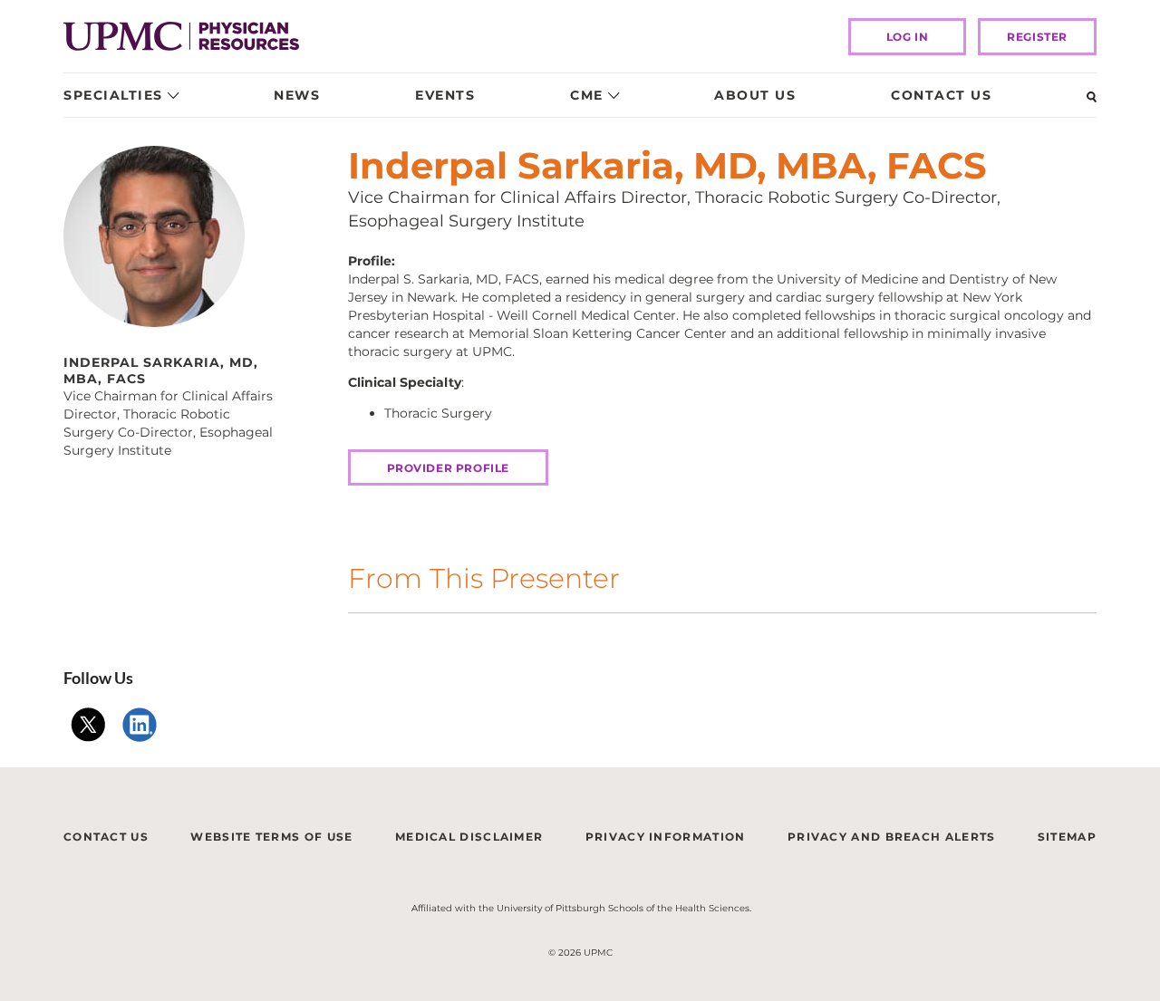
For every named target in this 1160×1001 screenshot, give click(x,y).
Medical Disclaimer (469, 836)
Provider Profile (448, 468)
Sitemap (1067, 836)
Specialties (113, 95)
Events (445, 95)
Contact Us (941, 95)
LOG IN (907, 36)
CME (587, 95)
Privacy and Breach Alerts (892, 836)
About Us (755, 95)
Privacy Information (665, 836)
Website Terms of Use (271, 836)
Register (1037, 36)
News (297, 95)
